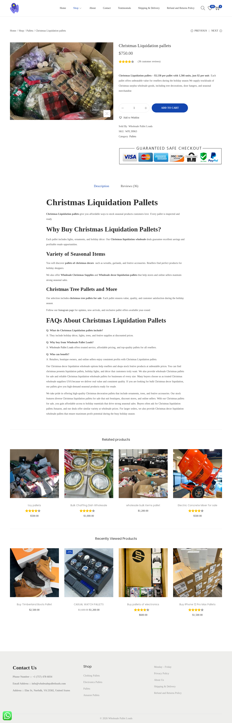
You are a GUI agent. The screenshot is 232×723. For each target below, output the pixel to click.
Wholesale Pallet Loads (61, 347)
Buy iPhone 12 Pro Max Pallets (197, 604)
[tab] (101, 186)
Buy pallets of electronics (143, 604)
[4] (217, 8)
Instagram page (66, 310)
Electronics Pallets (92, 682)
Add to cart (170, 107)
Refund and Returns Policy (168, 693)
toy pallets (34, 505)
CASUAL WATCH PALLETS (89, 604)
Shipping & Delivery (165, 686)
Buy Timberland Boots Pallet (34, 604)
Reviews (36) (129, 186)
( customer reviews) (149, 61)
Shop (21, 30)
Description (101, 186)
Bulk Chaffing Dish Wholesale (89, 505)
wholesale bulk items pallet (143, 505)
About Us (159, 680)
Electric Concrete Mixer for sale (197, 505)
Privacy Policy (161, 673)
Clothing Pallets (91, 675)
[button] (129, 117)
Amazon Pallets (91, 695)
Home (13, 30)
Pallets (29, 30)
